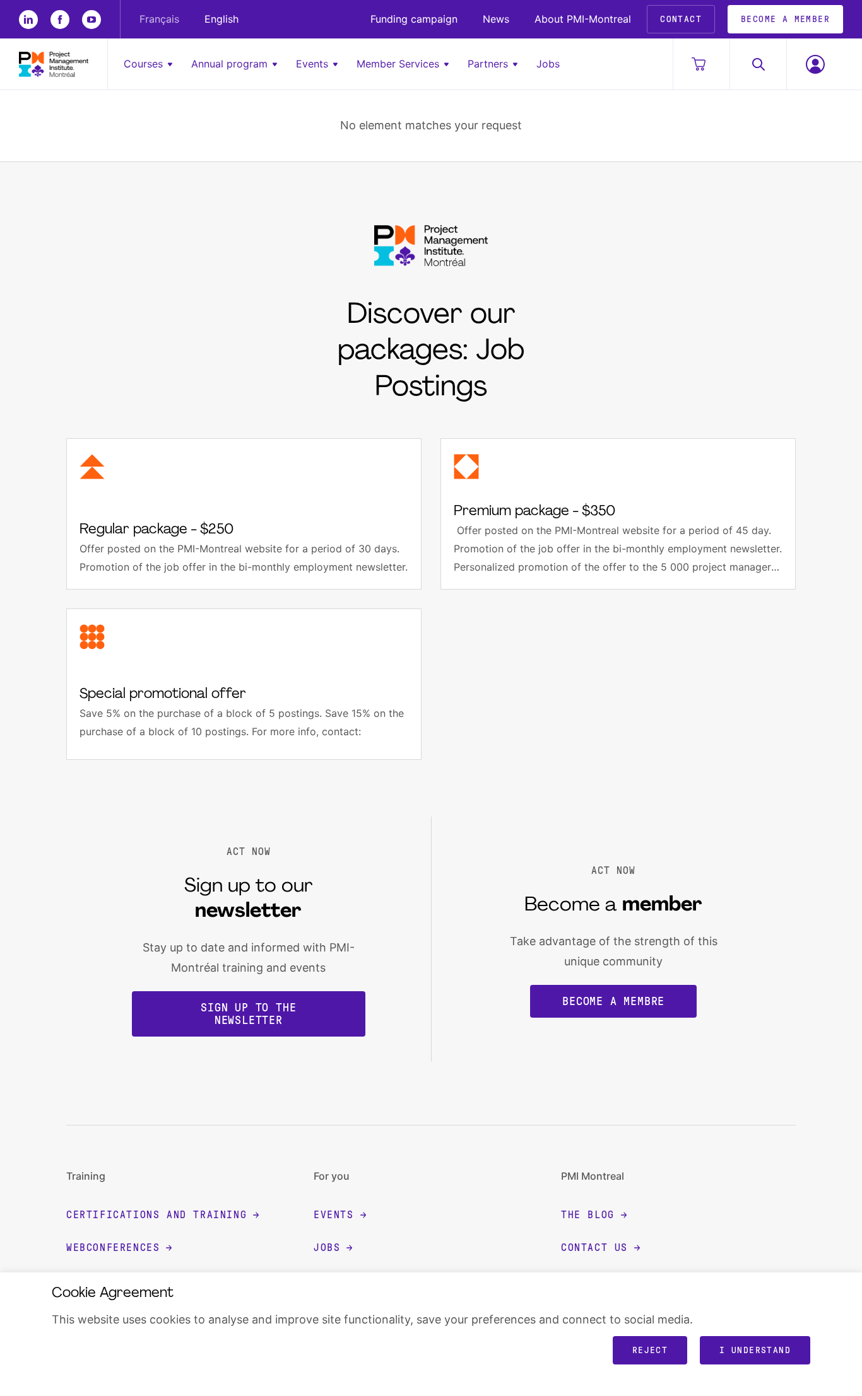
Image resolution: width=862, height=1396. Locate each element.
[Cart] (701, 64)
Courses (143, 63)
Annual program (229, 63)
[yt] (91, 19)
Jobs (548, 63)
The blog (588, 1214)
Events (312, 63)
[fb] (59, 19)
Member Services (398, 63)
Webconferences (113, 1247)
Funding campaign (414, 19)
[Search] (757, 64)
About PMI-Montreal (582, 19)
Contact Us (594, 1247)
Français (159, 19)
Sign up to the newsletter (248, 1014)
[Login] (814, 64)
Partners (488, 63)
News (496, 19)
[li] (28, 19)
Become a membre (613, 1001)
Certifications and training (156, 1214)
